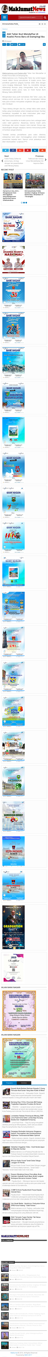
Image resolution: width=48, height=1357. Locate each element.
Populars (9, 1083)
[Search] (45, 17)
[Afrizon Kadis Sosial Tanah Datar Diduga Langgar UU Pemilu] (6, 1163)
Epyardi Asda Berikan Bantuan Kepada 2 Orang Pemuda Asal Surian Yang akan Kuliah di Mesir (28, 1089)
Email (22, 44)
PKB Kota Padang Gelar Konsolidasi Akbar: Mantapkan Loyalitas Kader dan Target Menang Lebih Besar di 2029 (26, 1345)
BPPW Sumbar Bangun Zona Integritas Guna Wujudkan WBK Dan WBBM (27, 1267)
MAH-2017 (28, 1355)
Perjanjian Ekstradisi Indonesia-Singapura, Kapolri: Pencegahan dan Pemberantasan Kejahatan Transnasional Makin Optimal (26, 1133)
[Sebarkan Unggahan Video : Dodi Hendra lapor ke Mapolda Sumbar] (6, 1150)
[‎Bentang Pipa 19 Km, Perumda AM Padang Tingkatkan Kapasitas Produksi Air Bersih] (6, 1105)
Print (14, 44)
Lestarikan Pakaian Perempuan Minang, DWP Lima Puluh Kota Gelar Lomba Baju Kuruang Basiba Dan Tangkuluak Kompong (27, 1118)
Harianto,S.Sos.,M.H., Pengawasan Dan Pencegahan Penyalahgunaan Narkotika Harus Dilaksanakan (11, 195)
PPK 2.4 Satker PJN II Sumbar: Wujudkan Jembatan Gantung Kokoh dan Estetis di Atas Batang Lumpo (28, 1306)
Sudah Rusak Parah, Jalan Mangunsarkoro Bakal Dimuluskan (26, 1334)
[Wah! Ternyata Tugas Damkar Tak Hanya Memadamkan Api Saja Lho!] (6, 1220)
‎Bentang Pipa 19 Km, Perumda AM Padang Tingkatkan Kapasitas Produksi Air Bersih (26, 1103)
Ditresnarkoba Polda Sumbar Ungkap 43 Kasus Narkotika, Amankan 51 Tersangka (35, 193)
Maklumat (14, 1353)
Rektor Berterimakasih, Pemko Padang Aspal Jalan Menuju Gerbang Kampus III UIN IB (27, 1315)
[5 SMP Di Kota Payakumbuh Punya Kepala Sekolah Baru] (6, 1193)
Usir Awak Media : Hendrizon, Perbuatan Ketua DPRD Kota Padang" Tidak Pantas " (28, 1204)
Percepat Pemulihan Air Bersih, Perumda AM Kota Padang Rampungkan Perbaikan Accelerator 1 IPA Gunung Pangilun (27, 1296)
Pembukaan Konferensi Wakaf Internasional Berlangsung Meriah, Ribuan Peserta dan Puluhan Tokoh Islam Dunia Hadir (27, 1325)
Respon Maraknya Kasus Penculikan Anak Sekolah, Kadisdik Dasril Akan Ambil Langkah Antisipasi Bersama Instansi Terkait (27, 1176)
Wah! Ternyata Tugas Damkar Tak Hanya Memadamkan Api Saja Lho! (26, 1218)
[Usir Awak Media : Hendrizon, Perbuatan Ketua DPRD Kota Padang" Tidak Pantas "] (6, 1206)
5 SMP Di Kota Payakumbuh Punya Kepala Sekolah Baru (26, 1191)
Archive (24, 1083)
